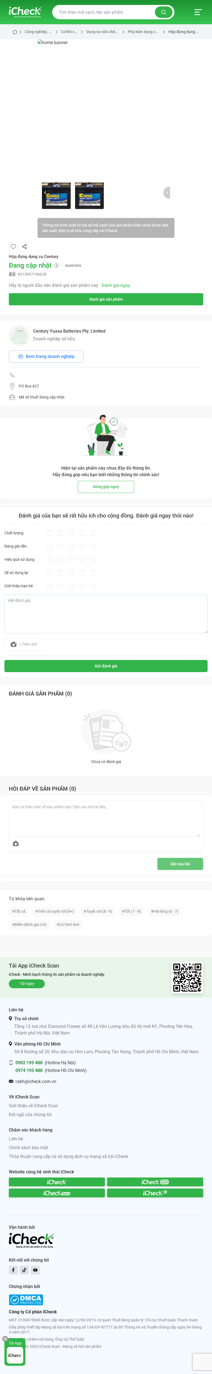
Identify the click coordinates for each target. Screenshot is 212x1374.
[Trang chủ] (25, 12)
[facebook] (13, 1270)
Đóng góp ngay (106, 486)
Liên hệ (16, 1138)
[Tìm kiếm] (164, 12)
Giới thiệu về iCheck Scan (33, 1105)
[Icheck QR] (155, 1182)
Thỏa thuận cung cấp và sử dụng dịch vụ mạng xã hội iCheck (68, 1156)
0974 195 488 (29, 1070)
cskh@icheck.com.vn (35, 1081)
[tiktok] (24, 1270)
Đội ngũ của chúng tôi (30, 1114)
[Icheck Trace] (57, 1193)
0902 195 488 (29, 1062)
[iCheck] (57, 1182)
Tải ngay (27, 983)
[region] (106, 107)
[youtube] (35, 1270)
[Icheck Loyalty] (155, 1193)
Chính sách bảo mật (28, 1147)
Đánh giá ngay (116, 285)
